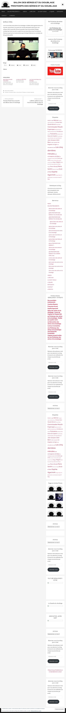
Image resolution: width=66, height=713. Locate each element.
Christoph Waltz (12, 92)
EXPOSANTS (60, 11)
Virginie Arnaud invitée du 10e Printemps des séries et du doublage (54, 337)
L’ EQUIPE (51, 11)
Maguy (54, 162)
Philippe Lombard (26, 92)
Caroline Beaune (53, 304)
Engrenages (51, 129)
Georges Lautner (60, 431)
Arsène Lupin (50, 120)
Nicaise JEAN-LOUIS (54, 164)
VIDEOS (25, 11)
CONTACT (4, 15)
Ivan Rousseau (59, 136)
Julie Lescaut (54, 142)
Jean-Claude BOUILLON (57, 435)
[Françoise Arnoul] (59, 506)
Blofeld (6, 92)
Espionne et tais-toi (58, 129)
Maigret (58, 162)
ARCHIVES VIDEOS (9, 90)
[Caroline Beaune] (51, 506)
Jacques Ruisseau (50, 435)
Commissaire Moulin (55, 127)
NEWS (3, 11)
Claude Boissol (52, 124)
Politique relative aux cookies (36, 710)
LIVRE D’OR (32, 11)
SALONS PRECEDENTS (13, 11)
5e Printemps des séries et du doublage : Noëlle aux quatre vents (55, 318)
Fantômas (49, 131)
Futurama (53, 134)
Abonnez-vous (53, 108)
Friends (49, 431)
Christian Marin (58, 122)
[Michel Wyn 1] (59, 489)
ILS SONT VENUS (42, 11)
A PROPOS (12, 15)
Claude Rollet (58, 124)
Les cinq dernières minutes (55, 150)
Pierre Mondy (53, 166)
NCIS (50, 164)
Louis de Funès (50, 162)
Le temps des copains (57, 160)
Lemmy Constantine (54, 326)
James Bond (19, 92)
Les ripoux (52, 160)
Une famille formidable (57, 177)
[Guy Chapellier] (51, 489)
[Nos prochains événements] (59, 497)
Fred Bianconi (60, 131)
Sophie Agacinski (53, 308)
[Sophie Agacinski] (51, 514)
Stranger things (58, 175)
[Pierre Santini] (51, 497)
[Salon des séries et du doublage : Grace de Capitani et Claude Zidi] (59, 514)
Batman (56, 120)
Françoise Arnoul (53, 131)
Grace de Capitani (52, 136)
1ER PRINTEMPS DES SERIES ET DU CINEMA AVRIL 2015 (54, 253)
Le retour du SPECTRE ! (21, 79)
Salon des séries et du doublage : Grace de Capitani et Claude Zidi (55, 312)
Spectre (32, 92)
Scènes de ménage (55, 169)
